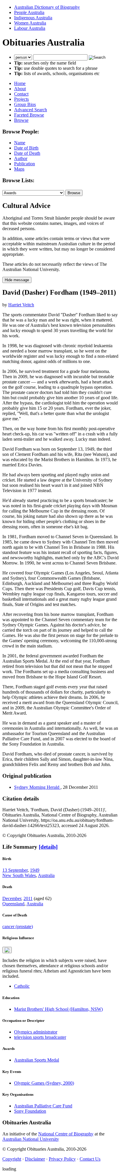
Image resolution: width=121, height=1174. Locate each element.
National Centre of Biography (65, 1133)
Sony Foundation (30, 1111)
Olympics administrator (35, 1031)
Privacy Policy (62, 1158)
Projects (21, 99)
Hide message (17, 280)
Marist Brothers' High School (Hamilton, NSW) (58, 1009)
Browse (21, 120)
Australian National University (30, 1139)
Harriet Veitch (21, 304)
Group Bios (25, 104)
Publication (24, 163)
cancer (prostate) (17, 926)
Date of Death (27, 153)
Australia (46, 875)
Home (20, 83)
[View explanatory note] (7, 950)
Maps (19, 168)
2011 (28, 898)
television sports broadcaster (40, 1037)
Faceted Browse (29, 114)
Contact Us (90, 1158)
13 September (15, 870)
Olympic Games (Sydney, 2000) (44, 1083)
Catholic (22, 986)
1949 (34, 870)
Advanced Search (30, 109)
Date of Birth (26, 147)
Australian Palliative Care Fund (43, 1105)
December (11, 898)
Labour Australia (29, 28)
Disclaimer (35, 1158)
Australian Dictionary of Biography (47, 7)
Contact (21, 93)
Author (20, 158)
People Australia (29, 12)
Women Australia (30, 22)
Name (19, 142)
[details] (48, 847)
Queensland (13, 903)
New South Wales (19, 875)
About (20, 88)
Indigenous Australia (33, 17)
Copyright (11, 1158)
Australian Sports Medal (36, 1059)
